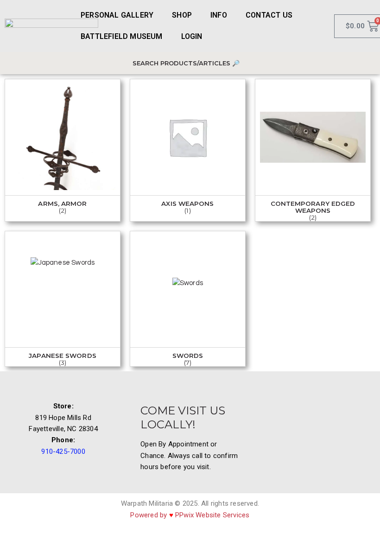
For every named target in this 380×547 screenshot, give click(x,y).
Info (218, 15)
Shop (182, 15)
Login (192, 36)
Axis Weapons (187, 203)
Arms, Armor (62, 203)
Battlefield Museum (122, 36)
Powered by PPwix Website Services (189, 515)
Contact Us (269, 15)
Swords (187, 355)
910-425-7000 (63, 451)
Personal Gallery (117, 15)
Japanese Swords (62, 355)
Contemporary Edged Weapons (313, 207)
